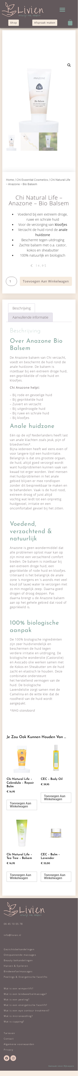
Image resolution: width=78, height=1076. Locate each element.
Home (10, 180)
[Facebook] (6, 1058)
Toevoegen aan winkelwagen (46, 281)
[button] (62, 9)
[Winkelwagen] (70, 22)
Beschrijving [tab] (21, 308)
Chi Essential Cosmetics (32, 180)
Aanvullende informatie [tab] (30, 317)
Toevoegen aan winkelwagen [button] (20, 805)
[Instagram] (13, 1058)
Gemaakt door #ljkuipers (61, 1066)
